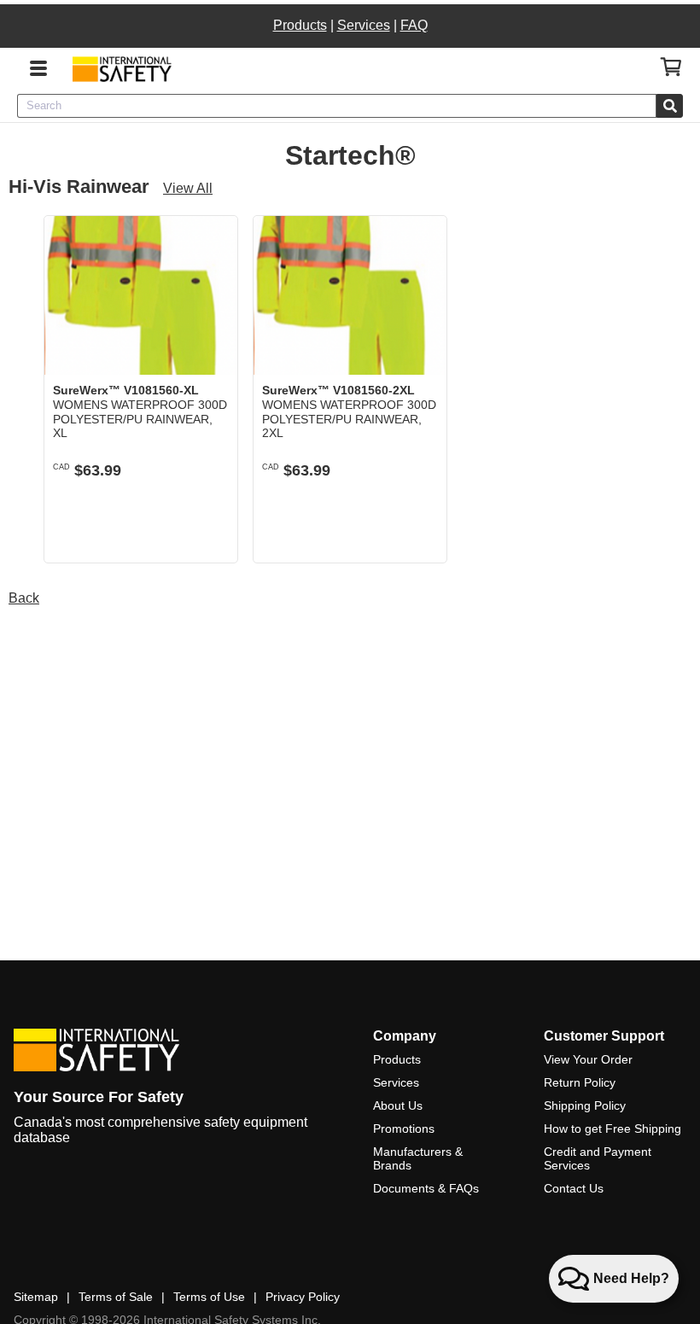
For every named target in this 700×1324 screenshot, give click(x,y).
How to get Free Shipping (612, 1128)
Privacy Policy (302, 1297)
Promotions (404, 1128)
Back (24, 598)
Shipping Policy (585, 1105)
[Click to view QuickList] (671, 67)
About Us (398, 1105)
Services (363, 25)
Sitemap (36, 1297)
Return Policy (579, 1082)
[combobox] (336, 106)
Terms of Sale (116, 1297)
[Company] (122, 69)
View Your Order (588, 1059)
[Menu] (38, 67)
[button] (212, 536)
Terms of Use (209, 1297)
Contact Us (574, 1188)
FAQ (414, 25)
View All (188, 188)
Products (300, 25)
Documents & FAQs (426, 1188)
